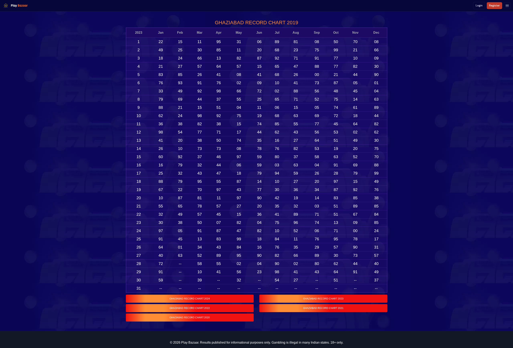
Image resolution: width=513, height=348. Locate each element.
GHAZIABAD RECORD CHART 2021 (323, 308)
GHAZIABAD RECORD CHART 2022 (190, 308)
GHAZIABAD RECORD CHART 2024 (190, 298)
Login (479, 5)
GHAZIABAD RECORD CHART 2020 (190, 317)
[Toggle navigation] (507, 5)
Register (494, 5)
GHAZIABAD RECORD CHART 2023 (323, 298)
